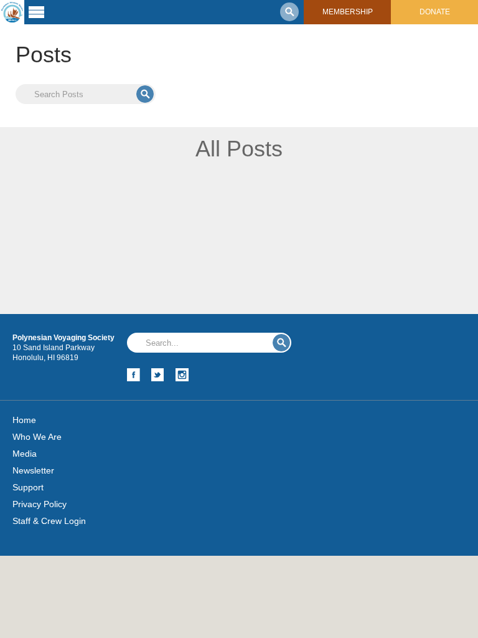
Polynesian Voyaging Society (12, 12)
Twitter (157, 374)
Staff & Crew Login (49, 521)
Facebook (133, 374)
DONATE (434, 11)
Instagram (182, 374)
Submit (145, 94)
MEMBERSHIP (347, 11)
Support (28, 487)
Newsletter (33, 470)
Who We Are (37, 437)
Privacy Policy (39, 504)
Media (24, 454)
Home (24, 420)
